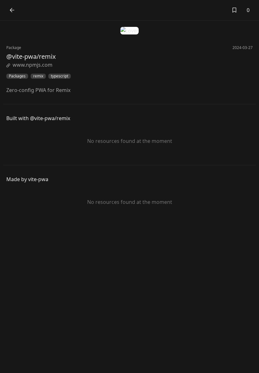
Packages (17, 76)
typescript (59, 76)
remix (38, 76)
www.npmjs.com (32, 64)
